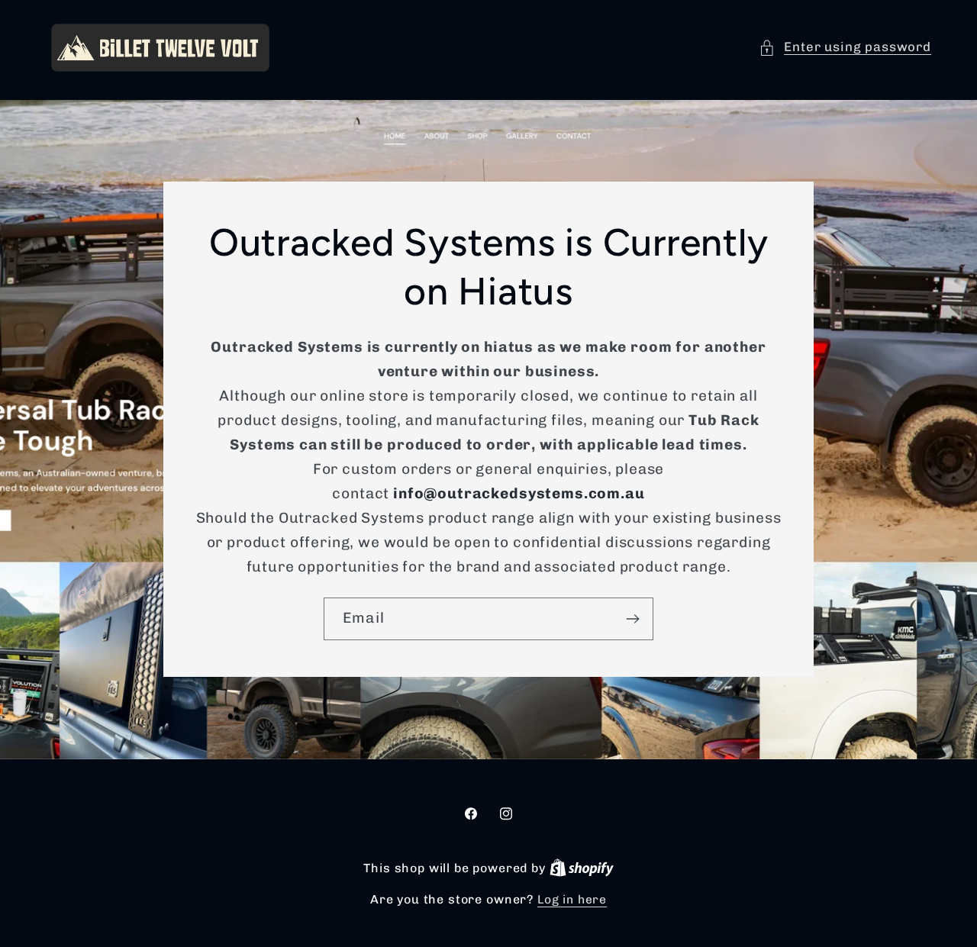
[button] (845, 47)
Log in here (572, 899)
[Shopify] (582, 868)
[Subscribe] (632, 619)
